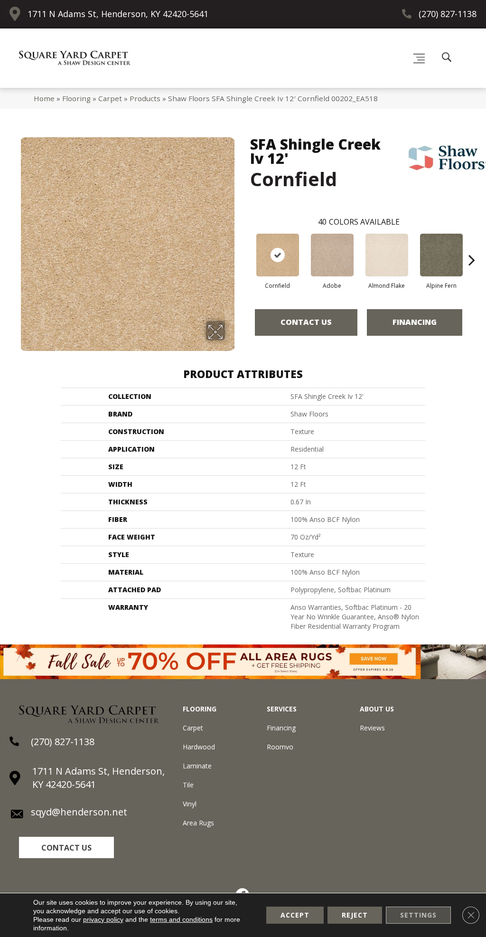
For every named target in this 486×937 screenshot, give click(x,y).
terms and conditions (181, 919)
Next (472, 245)
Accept (294, 914)
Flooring (76, 98)
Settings (418, 914)
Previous (245, 245)
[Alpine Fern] (441, 255)
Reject (355, 914)
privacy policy (103, 919)
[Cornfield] (277, 255)
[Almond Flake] (387, 255)
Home (44, 98)
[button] (66, 847)
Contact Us (306, 322)
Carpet (110, 98)
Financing (415, 322)
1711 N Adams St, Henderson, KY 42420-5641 (118, 13)
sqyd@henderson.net (79, 811)
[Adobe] (332, 255)
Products (145, 98)
